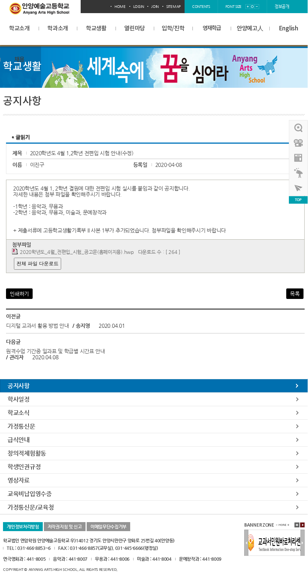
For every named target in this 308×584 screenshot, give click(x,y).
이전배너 (246, 543)
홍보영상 (298, 142)
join (155, 7)
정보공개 (282, 6)
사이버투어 (298, 187)
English (288, 28)
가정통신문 (21, 426)
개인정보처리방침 (23, 526)
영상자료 (19, 480)
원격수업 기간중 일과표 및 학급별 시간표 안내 (55, 351)
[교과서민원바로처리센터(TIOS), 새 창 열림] (274, 533)
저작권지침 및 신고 (65, 526)
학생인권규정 (24, 466)
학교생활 (96, 28)
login (138, 7)
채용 (19, 59)
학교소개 (19, 28)
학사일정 (19, 399)
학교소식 (19, 412)
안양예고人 (250, 28)
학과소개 (57, 28)
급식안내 (19, 439)
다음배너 (302, 543)
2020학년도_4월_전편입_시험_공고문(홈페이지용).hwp (77, 252)
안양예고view (298, 157)
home (120, 7)
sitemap (173, 7)
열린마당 (134, 28)
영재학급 (212, 28)
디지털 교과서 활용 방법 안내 (38, 326)
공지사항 (19, 385)
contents (201, 7)
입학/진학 (173, 28)
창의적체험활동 (27, 453)
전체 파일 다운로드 (38, 263)
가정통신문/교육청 (31, 507)
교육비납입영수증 (30, 493)
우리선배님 (298, 127)
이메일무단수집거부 (108, 526)
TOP (298, 200)
